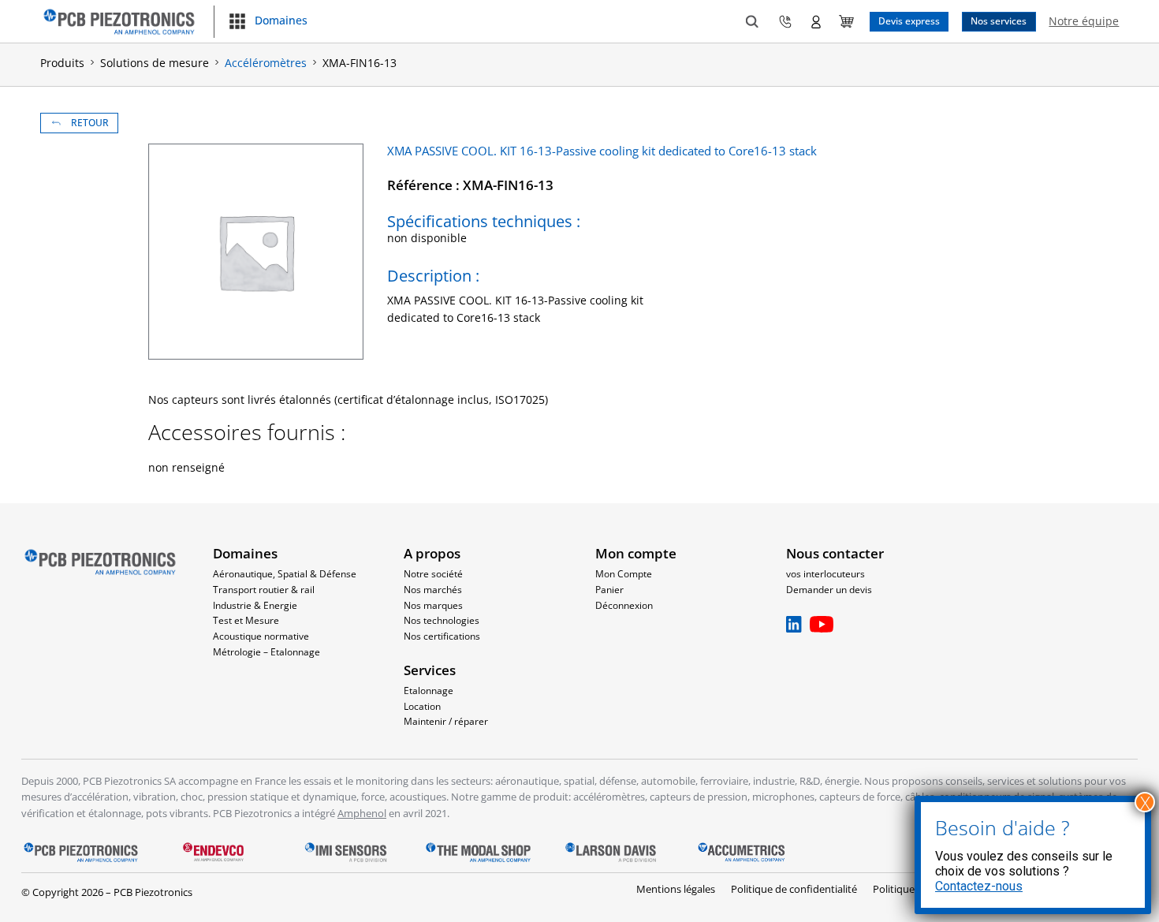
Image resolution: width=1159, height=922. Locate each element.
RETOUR (90, 122)
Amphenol (361, 813)
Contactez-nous (979, 886)
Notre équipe (1084, 20)
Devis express (909, 20)
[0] (846, 22)
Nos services (999, 20)
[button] (267, 21)
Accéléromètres (266, 62)
